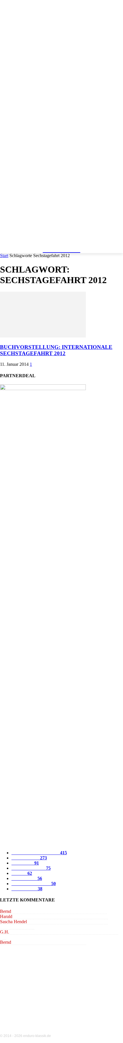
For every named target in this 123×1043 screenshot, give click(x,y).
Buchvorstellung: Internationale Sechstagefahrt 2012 (56, 350)
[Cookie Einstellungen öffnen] (10, 1035)
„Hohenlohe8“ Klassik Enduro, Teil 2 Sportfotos (63, 911)
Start (4, 255)
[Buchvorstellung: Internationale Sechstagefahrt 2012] (43, 335)
